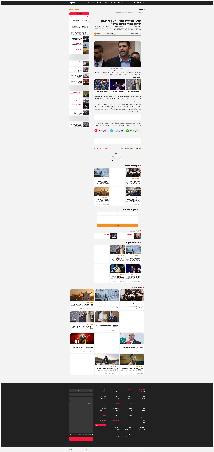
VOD (106, 2)
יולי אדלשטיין (126, 148)
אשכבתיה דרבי (128, 427)
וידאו (111, 2)
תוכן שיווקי (117, 398)
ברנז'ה (92, 2)
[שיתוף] (71, 16)
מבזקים (104, 417)
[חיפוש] (77, 2)
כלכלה (117, 424)
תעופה (104, 400)
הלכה (143, 393)
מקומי (118, 429)
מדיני (131, 412)
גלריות (96, 2)
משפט (117, 431)
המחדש (129, 147)
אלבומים (117, 405)
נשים (144, 424)
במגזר (130, 431)
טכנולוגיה (117, 393)
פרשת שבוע (142, 398)
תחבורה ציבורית (102, 398)
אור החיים (143, 391)
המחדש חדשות (124, 147)
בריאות (117, 391)
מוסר (143, 396)
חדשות (123, 2)
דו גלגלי (104, 391)
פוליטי (136, 12)
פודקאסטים (129, 396)
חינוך (144, 420)
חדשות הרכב (103, 393)
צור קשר (104, 422)
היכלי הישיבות (129, 436)
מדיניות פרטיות (103, 408)
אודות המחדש (103, 420)
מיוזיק (119, 2)
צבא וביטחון (129, 419)
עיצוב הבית (142, 427)
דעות (118, 422)
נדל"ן (118, 434)
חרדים (114, 2)
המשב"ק (143, 412)
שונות (143, 400)
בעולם (130, 408)
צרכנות (117, 396)
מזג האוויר (117, 427)
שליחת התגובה (117, 225)
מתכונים (101, 2)
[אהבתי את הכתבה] (120, 158)
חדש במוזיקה (116, 408)
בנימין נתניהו (134, 147)
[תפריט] (143, 2)
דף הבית (139, 12)
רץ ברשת (130, 398)
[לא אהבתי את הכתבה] (113, 158)
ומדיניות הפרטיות (76, 434)
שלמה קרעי (132, 149)
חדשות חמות (131, 148)
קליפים (117, 412)
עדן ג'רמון (136, 449)
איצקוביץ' (143, 408)
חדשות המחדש (137, 148)
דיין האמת (130, 434)
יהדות (130, 410)
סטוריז (130, 393)
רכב (88, 2)
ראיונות (117, 415)
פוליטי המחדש (138, 149)
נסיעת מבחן (103, 396)
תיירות (117, 436)
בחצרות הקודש (128, 429)
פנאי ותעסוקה (142, 429)
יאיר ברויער (125, 449)
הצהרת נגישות (103, 410)
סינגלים (117, 410)
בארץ (130, 405)
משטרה (130, 415)
